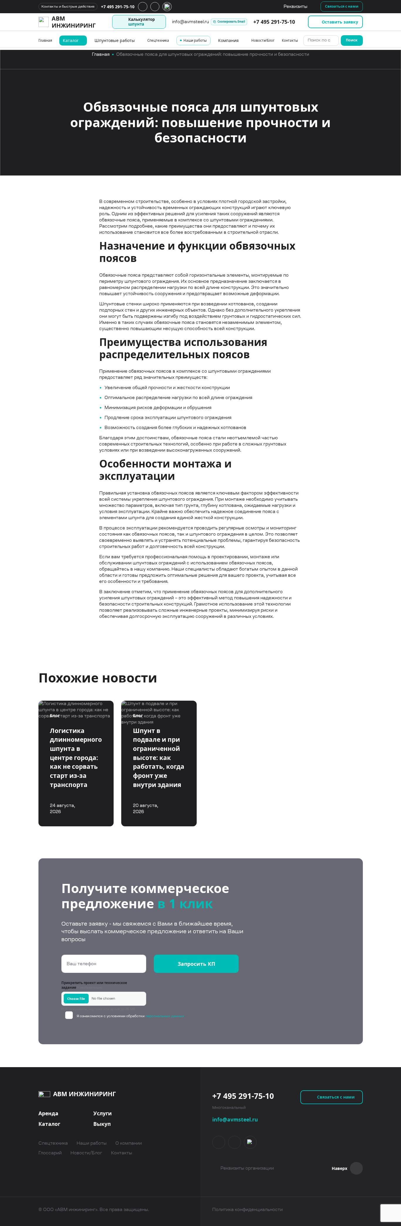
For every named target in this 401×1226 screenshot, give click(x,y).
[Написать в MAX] (167, 6)
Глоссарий (50, 1153)
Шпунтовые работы (115, 40)
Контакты (290, 40)
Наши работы (195, 40)
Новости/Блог (262, 40)
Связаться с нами (341, 6)
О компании (128, 1143)
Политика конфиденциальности (247, 1209)
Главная (45, 40)
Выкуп (102, 1123)
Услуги (102, 1113)
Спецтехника (158, 40)
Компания (228, 40)
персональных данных (164, 1016)
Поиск (352, 40)
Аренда (48, 1113)
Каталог (71, 40)
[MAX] (250, 1142)
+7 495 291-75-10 (117, 6)
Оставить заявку (340, 22)
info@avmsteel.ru (235, 1119)
